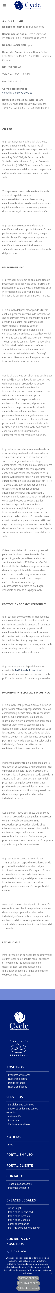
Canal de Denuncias (18, 1223)
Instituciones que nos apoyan (24, 1227)
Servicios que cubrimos (20, 1104)
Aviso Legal (14, 1208)
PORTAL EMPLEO (19, 1154)
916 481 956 (18, 1251)
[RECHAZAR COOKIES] (51, 1274)
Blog (10, 1144)
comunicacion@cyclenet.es (17, 92)
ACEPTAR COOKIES (28, 1278)
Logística (13, 1120)
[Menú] (4, 5)
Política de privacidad (28, 1288)
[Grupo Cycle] (27, 5)
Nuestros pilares (17, 1078)
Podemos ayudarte (18, 1187)
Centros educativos (19, 1124)
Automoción (14, 1116)
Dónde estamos (16, 1082)
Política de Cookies (19, 1220)
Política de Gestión (19, 1216)
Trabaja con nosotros (20, 1183)
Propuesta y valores (19, 1074)
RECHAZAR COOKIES (28, 1283)
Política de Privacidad (20, 1212)
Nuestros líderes (17, 1086)
